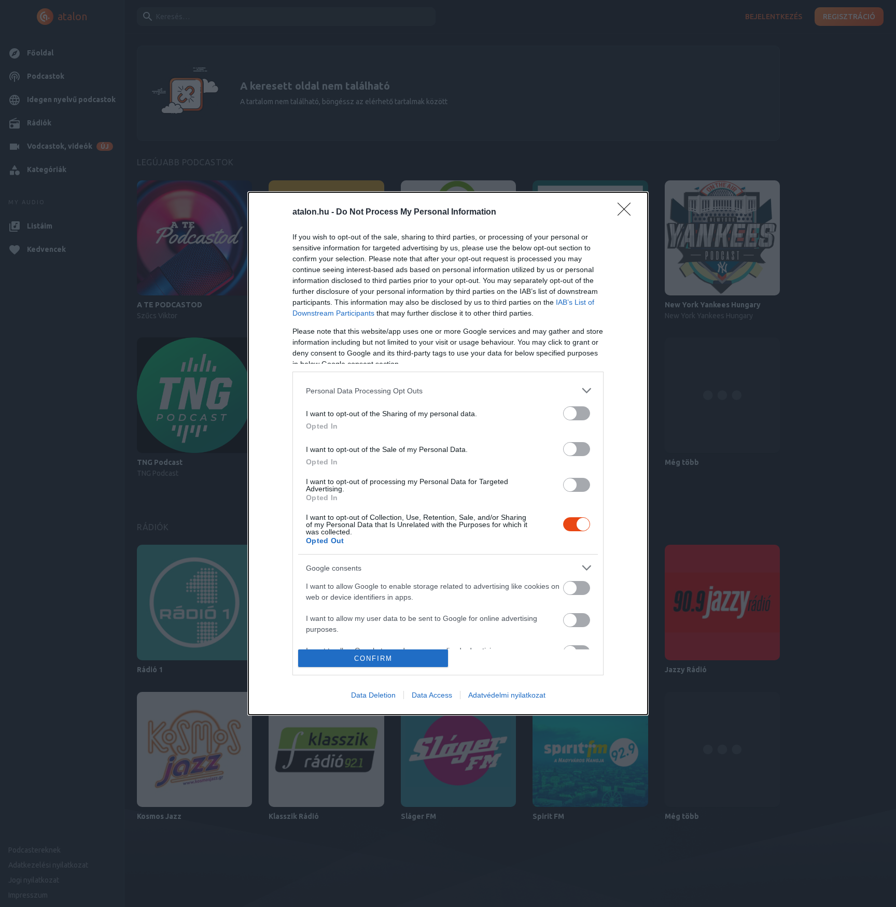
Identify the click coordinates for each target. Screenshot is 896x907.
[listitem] (448, 390)
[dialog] (448, 453)
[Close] (627, 212)
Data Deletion (373, 695)
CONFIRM (373, 658)
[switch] (576, 413)
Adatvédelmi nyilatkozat (506, 695)
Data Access (432, 695)
